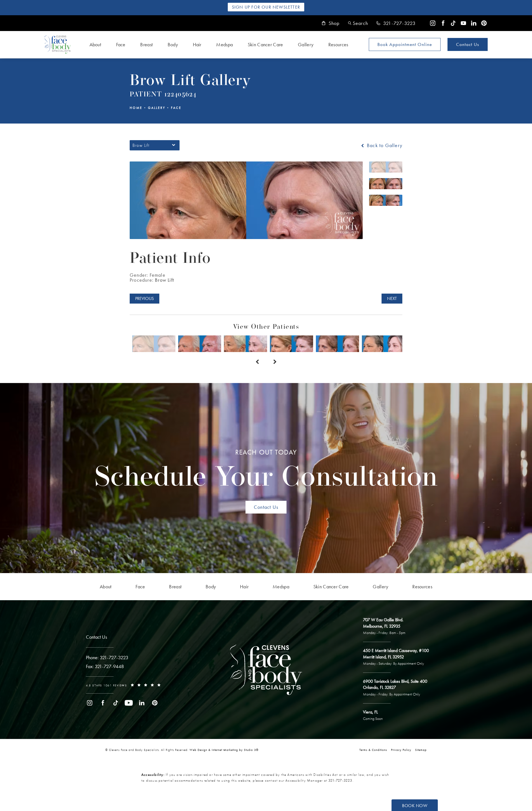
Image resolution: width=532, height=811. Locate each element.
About (95, 44)
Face (121, 44)
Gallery (305, 44)
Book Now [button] (414, 806)
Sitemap (421, 750)
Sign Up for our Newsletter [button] (266, 7)
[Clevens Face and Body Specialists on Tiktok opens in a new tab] (453, 23)
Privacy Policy (401, 750)
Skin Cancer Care (265, 44)
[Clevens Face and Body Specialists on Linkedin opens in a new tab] (473, 23)
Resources (338, 44)
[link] (396, 23)
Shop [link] (334, 23)
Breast (146, 44)
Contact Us (467, 44)
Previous (144, 298)
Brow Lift (164, 280)
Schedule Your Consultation (266, 470)
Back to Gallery (383, 145)
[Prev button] (257, 362)
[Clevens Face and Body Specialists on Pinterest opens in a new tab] (484, 23)
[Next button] (274, 362)
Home (136, 108)
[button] (358, 23)
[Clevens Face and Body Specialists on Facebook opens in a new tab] (443, 23)
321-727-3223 (340, 780)
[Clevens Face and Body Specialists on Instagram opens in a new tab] (432, 23)
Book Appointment (404, 44)
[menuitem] (432, 23)
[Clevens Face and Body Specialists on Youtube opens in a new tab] (463, 23)
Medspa (224, 44)
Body (173, 44)
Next (392, 298)
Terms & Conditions (373, 750)
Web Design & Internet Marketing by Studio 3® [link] (224, 750)
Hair (197, 44)
